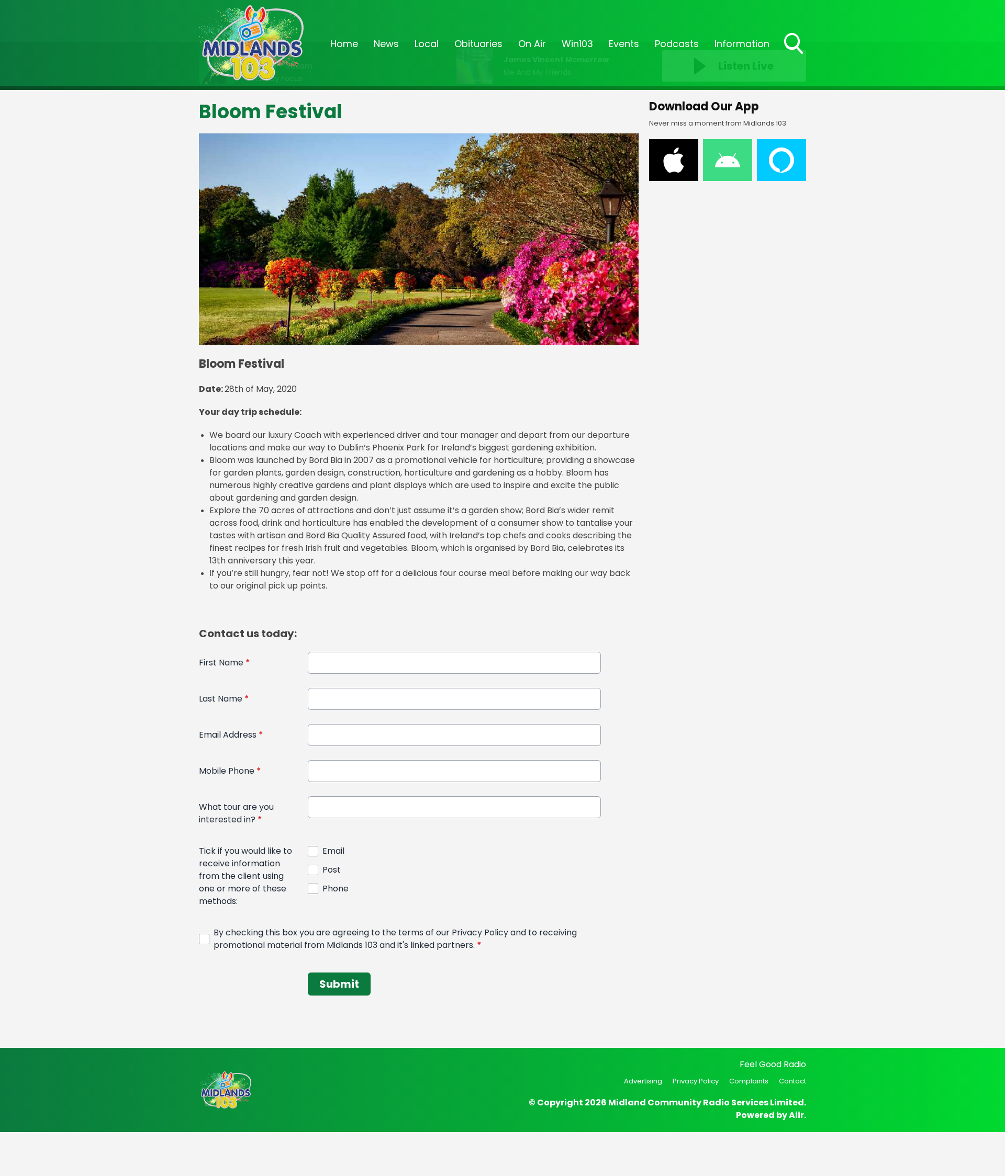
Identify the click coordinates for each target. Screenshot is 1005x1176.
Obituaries (478, 43)
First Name (224, 663)
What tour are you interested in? (236, 813)
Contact (792, 1081)
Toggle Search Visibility (794, 55)
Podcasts (677, 43)
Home (344, 43)
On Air (532, 43)
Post (331, 870)
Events (624, 43)
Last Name (224, 699)
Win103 (577, 43)
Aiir (796, 1115)
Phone (335, 889)
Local (427, 43)
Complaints (748, 1081)
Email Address (231, 735)
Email (333, 851)
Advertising (643, 1081)
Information (741, 43)
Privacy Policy (696, 1081)
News (386, 43)
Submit (339, 984)
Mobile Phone (230, 771)
